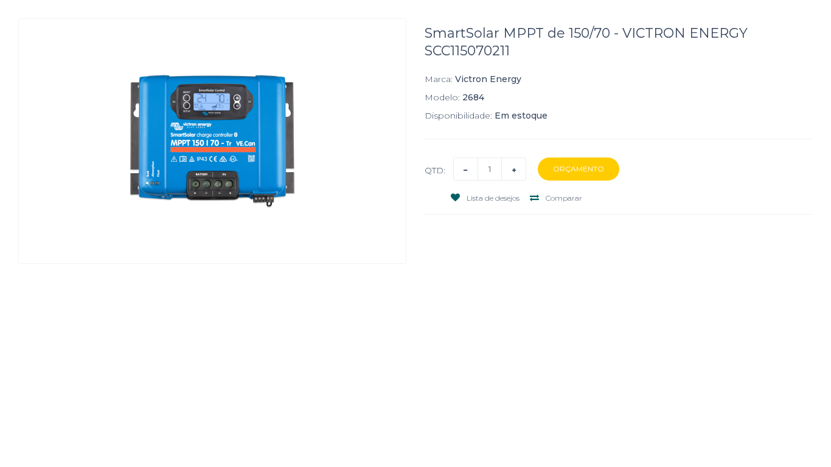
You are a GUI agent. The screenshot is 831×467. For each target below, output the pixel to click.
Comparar (563, 197)
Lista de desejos (492, 197)
